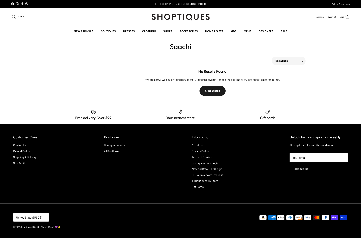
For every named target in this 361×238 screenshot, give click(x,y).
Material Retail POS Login (207, 169)
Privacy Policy (200, 151)
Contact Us (20, 145)
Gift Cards (198, 186)
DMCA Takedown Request (207, 175)
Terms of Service (202, 157)
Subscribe (301, 169)
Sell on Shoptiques (341, 4)
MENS (247, 31)
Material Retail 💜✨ (51, 227)
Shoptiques (26, 227)
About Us (197, 145)
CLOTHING (149, 31)
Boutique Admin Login (205, 163)
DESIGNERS (266, 31)
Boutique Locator (114, 145)
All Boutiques (112, 151)
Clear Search (212, 90)
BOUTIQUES (108, 31)
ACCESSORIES (189, 31)
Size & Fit (19, 163)
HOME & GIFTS (214, 31)
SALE (284, 31)
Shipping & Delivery (24, 157)
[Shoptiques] (180, 17)
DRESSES (129, 31)
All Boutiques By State (205, 180)
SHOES (167, 31)
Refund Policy (21, 151)
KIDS (234, 31)
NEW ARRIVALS (83, 31)
